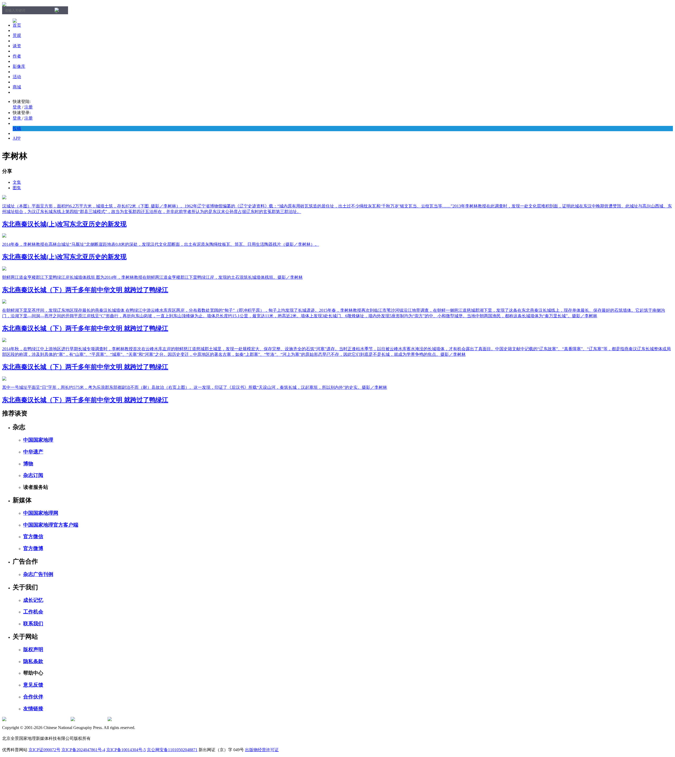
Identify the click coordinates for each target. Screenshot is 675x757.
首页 (17, 25)
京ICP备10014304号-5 (126, 749)
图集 (17, 188)
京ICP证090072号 (44, 749)
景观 (17, 35)
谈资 (17, 46)
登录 (17, 107)
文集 (17, 182)
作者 (17, 56)
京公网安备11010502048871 (172, 749)
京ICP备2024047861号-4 (83, 749)
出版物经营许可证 (262, 749)
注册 (28, 107)
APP (17, 138)
